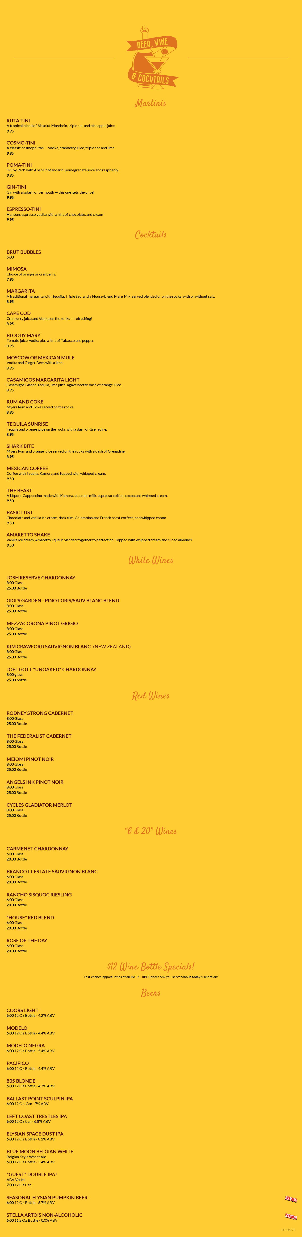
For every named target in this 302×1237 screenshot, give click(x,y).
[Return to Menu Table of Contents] (151, 57)
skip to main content (21, 6)
